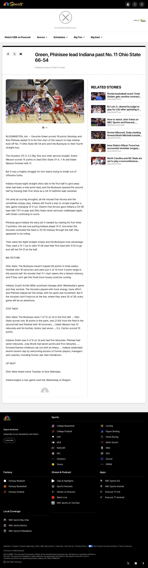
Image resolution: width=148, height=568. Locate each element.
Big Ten (78, 37)
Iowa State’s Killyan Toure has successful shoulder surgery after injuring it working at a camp (123, 147)
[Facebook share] (8, 54)
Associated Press (114, 99)
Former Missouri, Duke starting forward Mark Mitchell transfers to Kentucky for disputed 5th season (124, 134)
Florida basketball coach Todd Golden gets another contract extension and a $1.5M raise (123, 95)
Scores (41, 37)
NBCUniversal (19, 551)
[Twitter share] (14, 54)
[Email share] (20, 54)
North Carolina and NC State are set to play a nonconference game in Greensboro (124, 160)
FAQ (37, 546)
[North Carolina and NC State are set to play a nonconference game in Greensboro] (98, 161)
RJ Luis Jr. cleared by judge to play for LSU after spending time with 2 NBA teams (124, 108)
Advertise (7, 546)
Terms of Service (125, 546)
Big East (95, 37)
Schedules (59, 37)
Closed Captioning (27, 546)
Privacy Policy (81, 546)
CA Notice (113, 546)
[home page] (13, 4)
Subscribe (9, 440)
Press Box (59, 546)
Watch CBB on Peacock (18, 37)
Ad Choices (69, 546)
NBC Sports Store (47, 546)
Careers (15, 546)
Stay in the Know (10, 429)
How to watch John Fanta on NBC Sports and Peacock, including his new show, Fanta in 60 (123, 121)
